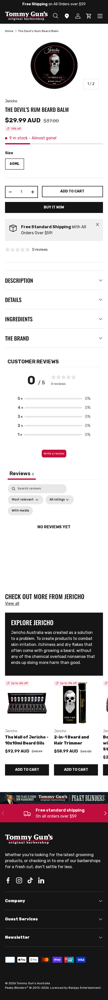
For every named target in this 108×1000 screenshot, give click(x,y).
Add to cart (72, 191)
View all (12, 603)
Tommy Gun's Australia (33, 983)
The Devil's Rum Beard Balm (38, 31)
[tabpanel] (54, 533)
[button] (54, 399)
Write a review (54, 453)
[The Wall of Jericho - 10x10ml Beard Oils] (27, 702)
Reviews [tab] (22, 473)
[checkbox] (20, 510)
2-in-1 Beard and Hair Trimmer (71, 740)
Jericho (11, 101)
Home (9, 31)
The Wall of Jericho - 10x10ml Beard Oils (26, 740)
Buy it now (54, 207)
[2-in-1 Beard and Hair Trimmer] (76, 702)
